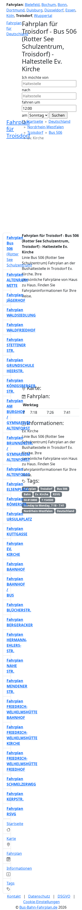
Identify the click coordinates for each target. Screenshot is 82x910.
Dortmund (15, 10)
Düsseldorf (54, 10)
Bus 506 (55, 132)
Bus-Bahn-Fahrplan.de (38, 907)
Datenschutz (39, 896)
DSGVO (64, 896)
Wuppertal (43, 15)
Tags (11, 883)
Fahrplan (14, 853)
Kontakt (14, 896)
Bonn (62, 4)
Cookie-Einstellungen (41, 901)
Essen (70, 10)
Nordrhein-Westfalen (45, 126)
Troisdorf (35, 132)
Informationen (19, 868)
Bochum (48, 4)
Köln (10, 15)
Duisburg (34, 10)
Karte (11, 838)
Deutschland (59, 121)
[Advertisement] (41, 188)
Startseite (34, 121)
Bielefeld (32, 4)
